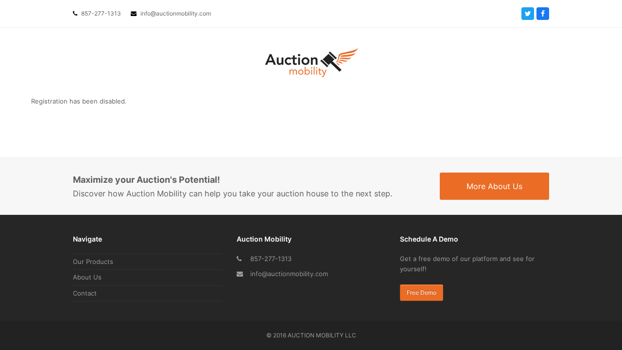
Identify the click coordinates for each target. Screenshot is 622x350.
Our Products (93, 261)
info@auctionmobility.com (289, 274)
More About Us (494, 186)
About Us (87, 277)
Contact (85, 293)
